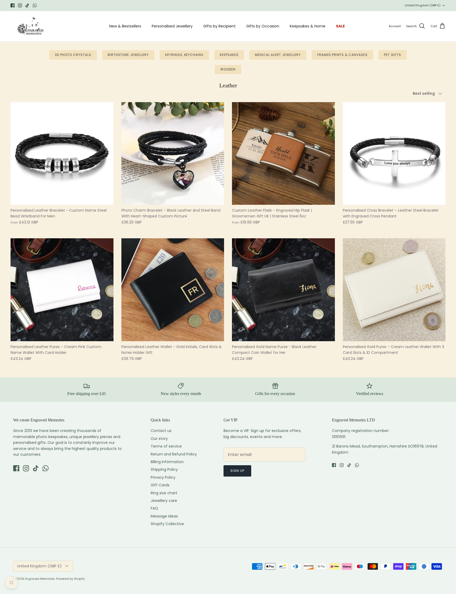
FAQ (154, 508)
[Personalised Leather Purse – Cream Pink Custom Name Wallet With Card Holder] (62, 289)
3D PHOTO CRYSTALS (73, 55)
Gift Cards (160, 485)
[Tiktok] (27, 5)
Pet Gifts (392, 55)
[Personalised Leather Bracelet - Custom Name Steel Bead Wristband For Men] (62, 153)
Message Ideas (164, 516)
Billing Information (167, 461)
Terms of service (166, 446)
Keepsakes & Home (307, 26)
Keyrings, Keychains (184, 55)
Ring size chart (164, 493)
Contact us (161, 430)
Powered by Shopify (70, 579)
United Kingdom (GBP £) (422, 5)
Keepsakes (229, 55)
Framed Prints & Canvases (342, 55)
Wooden (228, 69)
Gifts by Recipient (219, 26)
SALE (340, 26)
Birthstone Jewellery (128, 55)
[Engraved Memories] (30, 26)
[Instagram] (20, 5)
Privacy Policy (163, 477)
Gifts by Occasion (262, 26)
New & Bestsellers (125, 26)
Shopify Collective (167, 523)
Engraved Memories (40, 579)
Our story (159, 438)
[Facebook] (13, 5)
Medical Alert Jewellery (278, 55)
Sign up (237, 470)
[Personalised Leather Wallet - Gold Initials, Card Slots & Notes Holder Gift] (172, 289)
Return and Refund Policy (174, 454)
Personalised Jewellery (172, 26)
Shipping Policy (164, 469)
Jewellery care (164, 500)
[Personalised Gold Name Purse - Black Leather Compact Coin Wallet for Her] (283, 289)
